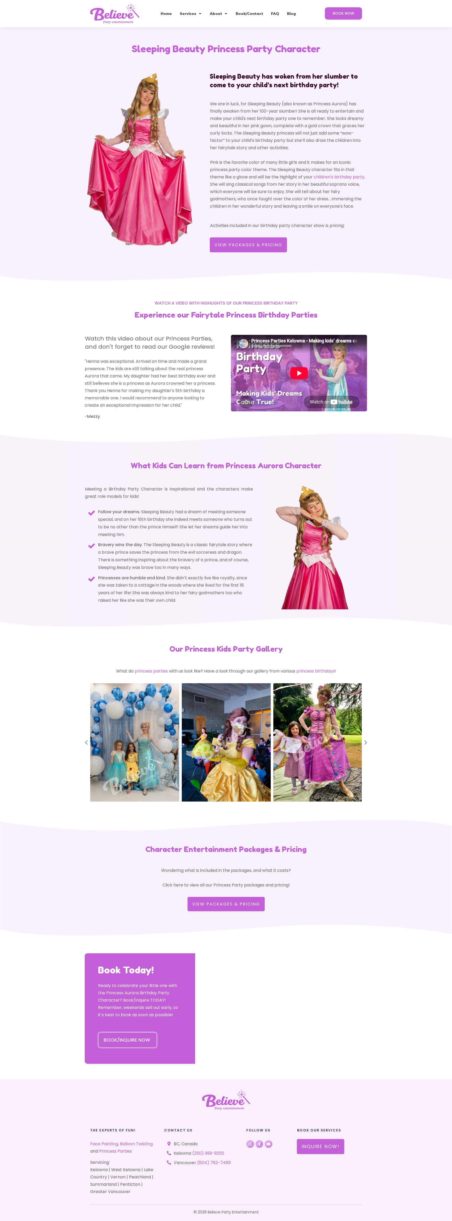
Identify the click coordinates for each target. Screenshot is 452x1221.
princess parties (151, 671)
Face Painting (104, 1144)
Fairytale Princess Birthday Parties (254, 315)
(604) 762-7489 (214, 1163)
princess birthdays (315, 671)
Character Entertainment (191, 849)
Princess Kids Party (219, 649)
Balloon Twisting (136, 1144)
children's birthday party (339, 177)
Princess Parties (115, 1151)
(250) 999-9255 (208, 1153)
